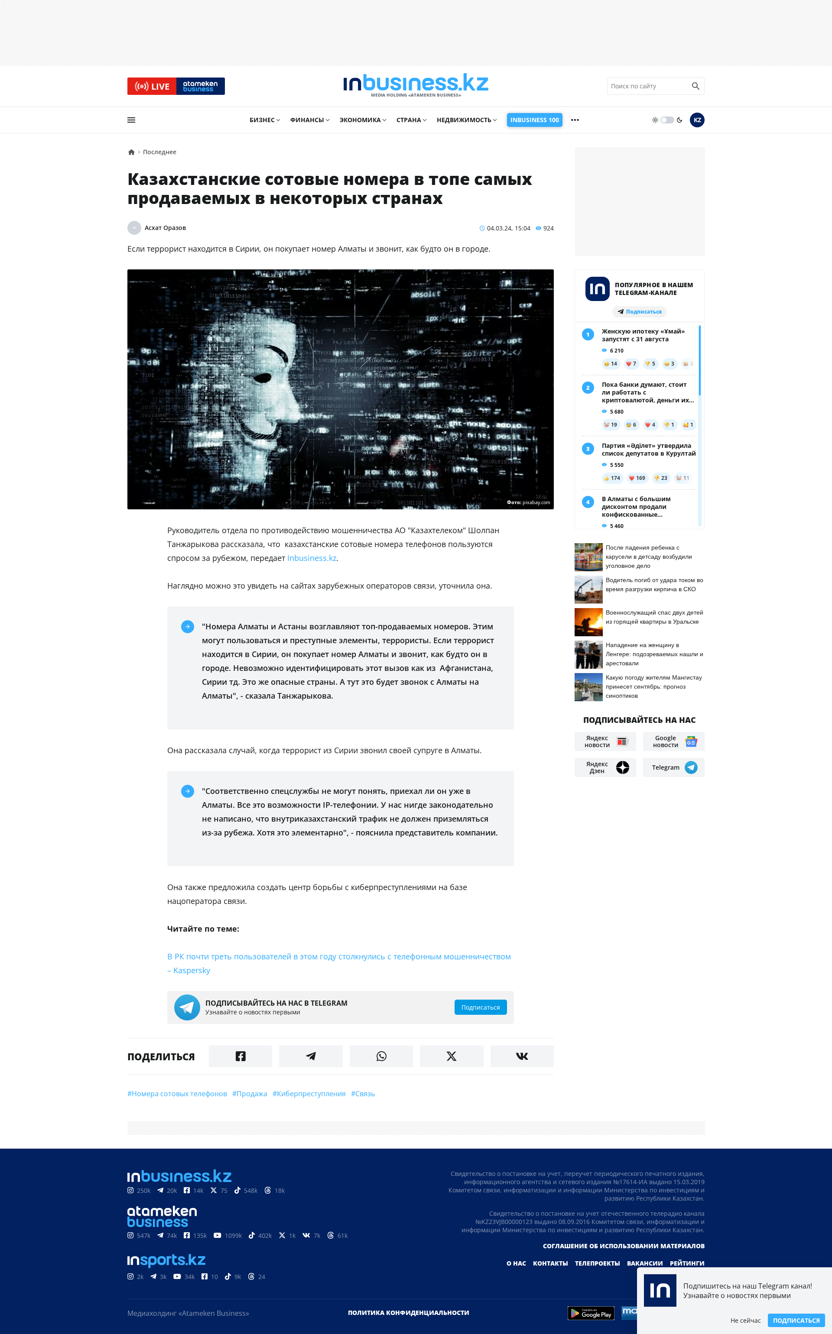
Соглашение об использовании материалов (624, 1246)
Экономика (360, 120)
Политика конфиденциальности (408, 1312)
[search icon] (696, 86)
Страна (408, 120)
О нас (516, 1263)
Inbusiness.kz (311, 558)
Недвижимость (464, 120)
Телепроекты (597, 1263)
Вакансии (645, 1263)
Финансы (307, 120)
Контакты (550, 1263)
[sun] (655, 120)
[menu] (131, 120)
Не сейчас (746, 1320)
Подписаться (796, 1320)
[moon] (679, 120)
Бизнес (262, 120)
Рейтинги (687, 1263)
